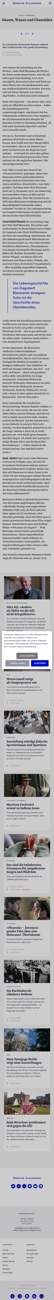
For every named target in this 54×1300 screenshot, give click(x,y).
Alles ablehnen (27, 656)
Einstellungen (17, 663)
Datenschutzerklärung (26, 646)
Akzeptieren (40, 663)
